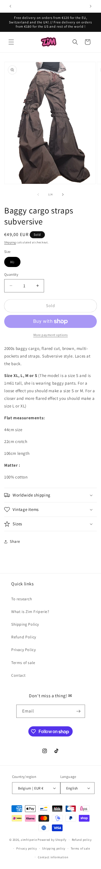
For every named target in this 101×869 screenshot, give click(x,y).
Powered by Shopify (52, 840)
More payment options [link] (50, 335)
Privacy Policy (23, 649)
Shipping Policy (25, 624)
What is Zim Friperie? (30, 611)
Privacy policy (26, 848)
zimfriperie (29, 840)
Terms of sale (23, 662)
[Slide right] (63, 194)
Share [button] (15, 541)
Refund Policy (23, 636)
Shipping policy (53, 848)
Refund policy (82, 840)
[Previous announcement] (10, 6)
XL (15, 263)
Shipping (10, 242)
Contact (18, 675)
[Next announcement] (90, 6)
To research (21, 598)
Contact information (53, 857)
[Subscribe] (78, 711)
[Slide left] (38, 194)
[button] (11, 42)
